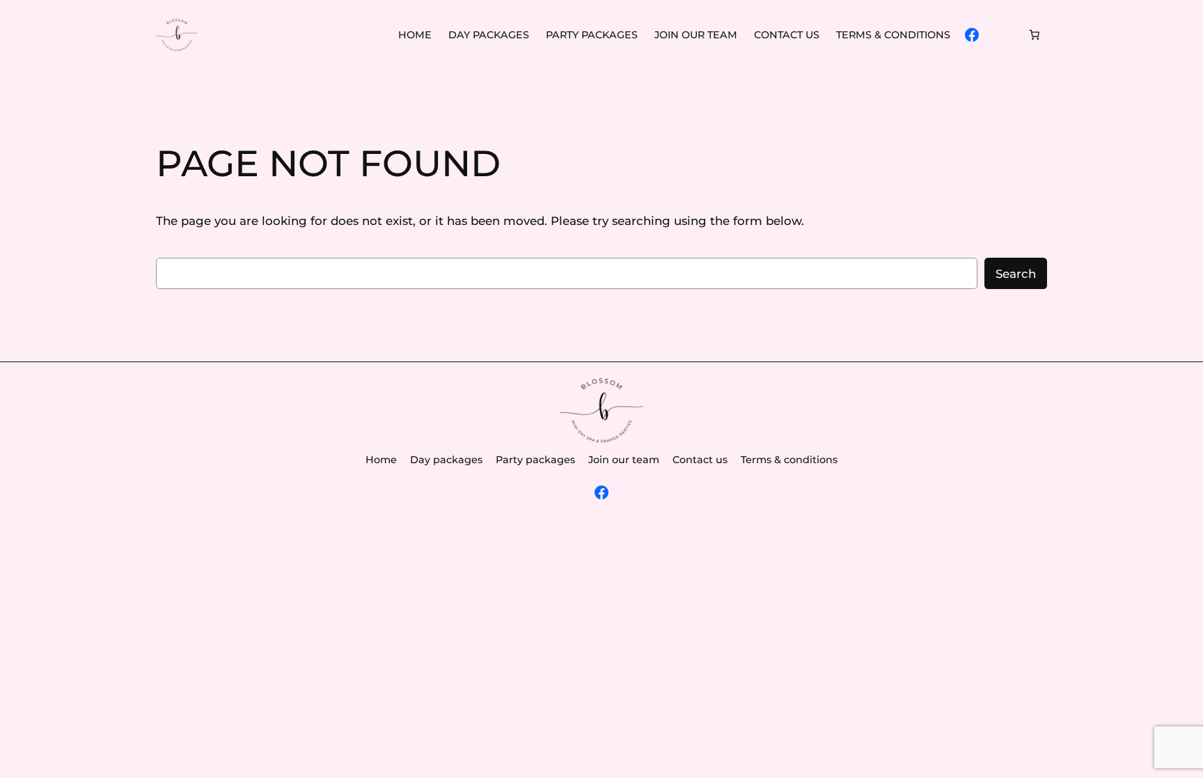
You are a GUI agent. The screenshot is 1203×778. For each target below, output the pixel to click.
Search (1016, 274)
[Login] (1003, 35)
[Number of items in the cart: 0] (1034, 34)
